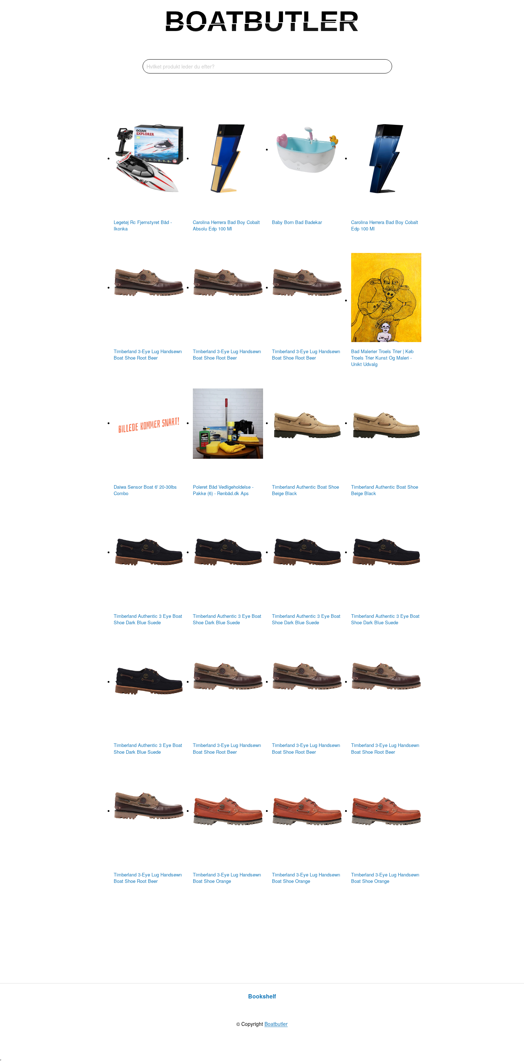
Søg (385, 66)
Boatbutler (276, 1024)
